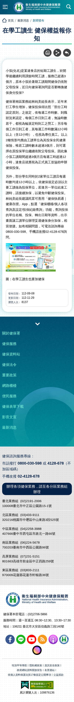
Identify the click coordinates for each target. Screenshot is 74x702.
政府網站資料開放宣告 (29, 670)
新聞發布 (38, 20)
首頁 (11, 20)
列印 (47, 50)
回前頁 (67, 50)
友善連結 (50, 670)
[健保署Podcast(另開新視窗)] (53, 639)
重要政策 (9, 375)
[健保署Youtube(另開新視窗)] (31, 639)
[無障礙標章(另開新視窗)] (42, 685)
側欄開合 (5, 7)
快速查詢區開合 (69, 7)
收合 (37, 323)
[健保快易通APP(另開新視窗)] (64, 639)
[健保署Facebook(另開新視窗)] (10, 639)
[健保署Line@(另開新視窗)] (21, 639)
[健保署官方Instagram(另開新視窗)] (37, 650)
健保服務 (9, 344)
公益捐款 (59, 674)
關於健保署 (11, 333)
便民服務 (9, 396)
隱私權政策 (35, 665)
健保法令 (9, 365)
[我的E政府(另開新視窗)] (25, 685)
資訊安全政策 (52, 665)
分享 (57, 50)
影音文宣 (9, 417)
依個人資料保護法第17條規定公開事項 (29, 674)
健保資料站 (11, 354)
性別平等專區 (19, 665)
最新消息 (23, 20)
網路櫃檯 (9, 386)
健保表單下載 (13, 406)
